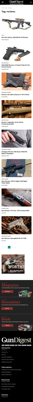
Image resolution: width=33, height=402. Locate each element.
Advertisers (5, 396)
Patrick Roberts (5, 39)
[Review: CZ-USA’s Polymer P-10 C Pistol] (16, 81)
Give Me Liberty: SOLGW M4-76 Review (15, 37)
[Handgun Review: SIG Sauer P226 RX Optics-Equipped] (16, 139)
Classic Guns (5, 208)
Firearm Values (6, 381)
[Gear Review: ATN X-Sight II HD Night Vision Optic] (16, 168)
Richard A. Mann (5, 155)
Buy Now (7, 325)
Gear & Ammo (5, 179)
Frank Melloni (5, 96)
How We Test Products (8, 359)
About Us (4, 349)
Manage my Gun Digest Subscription (11, 369)
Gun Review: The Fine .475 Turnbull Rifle (15, 211)
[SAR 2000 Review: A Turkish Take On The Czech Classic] (16, 52)
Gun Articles (5, 63)
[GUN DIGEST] (16, 2)
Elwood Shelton (5, 69)
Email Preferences (6, 374)
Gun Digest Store (6, 389)
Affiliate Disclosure (7, 362)
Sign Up (7, 308)
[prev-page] (3, 247)
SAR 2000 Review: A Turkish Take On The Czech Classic (16, 66)
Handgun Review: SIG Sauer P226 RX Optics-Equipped (14, 152)
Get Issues (7, 291)
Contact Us (4, 352)
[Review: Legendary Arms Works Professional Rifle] (16, 109)
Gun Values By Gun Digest (9, 384)
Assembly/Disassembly (8, 386)
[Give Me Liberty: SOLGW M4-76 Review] (16, 24)
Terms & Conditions (7, 357)
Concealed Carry (6, 92)
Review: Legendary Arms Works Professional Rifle (12, 123)
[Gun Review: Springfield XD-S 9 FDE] (16, 225)
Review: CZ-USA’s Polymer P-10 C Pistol (15, 94)
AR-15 (3, 35)
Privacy (4, 354)
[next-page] (15, 247)
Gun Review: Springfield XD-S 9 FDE (14, 238)
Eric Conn (4, 213)
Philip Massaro (5, 126)
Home (3, 8)
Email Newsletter (6, 372)
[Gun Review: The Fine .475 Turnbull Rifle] (16, 197)
